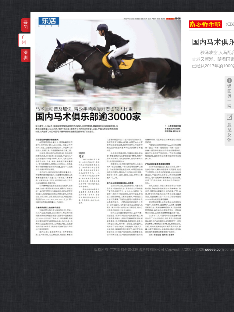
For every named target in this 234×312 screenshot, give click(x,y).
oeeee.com (214, 249)
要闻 (25, 25)
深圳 (25, 55)
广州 (24, 40)
